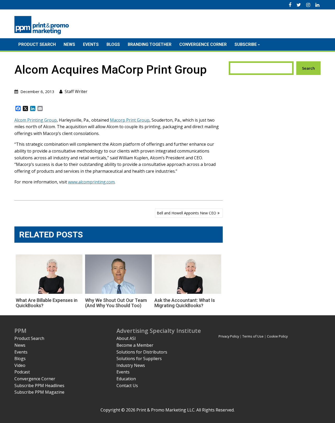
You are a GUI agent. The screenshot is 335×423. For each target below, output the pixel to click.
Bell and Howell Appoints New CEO (186, 212)
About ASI (126, 338)
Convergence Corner (203, 44)
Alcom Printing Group (35, 120)
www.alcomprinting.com (91, 182)
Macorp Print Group (129, 120)
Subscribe (245, 44)
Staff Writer (76, 91)
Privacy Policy (229, 336)
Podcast (22, 372)
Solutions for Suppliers (139, 358)
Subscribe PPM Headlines (39, 385)
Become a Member (134, 345)
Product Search (37, 44)
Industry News (130, 365)
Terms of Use (253, 336)
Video (19, 365)
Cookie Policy (277, 336)
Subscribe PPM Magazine (39, 392)
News (69, 44)
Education (126, 379)
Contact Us (127, 385)
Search (308, 68)
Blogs (113, 44)
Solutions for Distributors (141, 352)
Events (91, 44)
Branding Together (149, 44)
